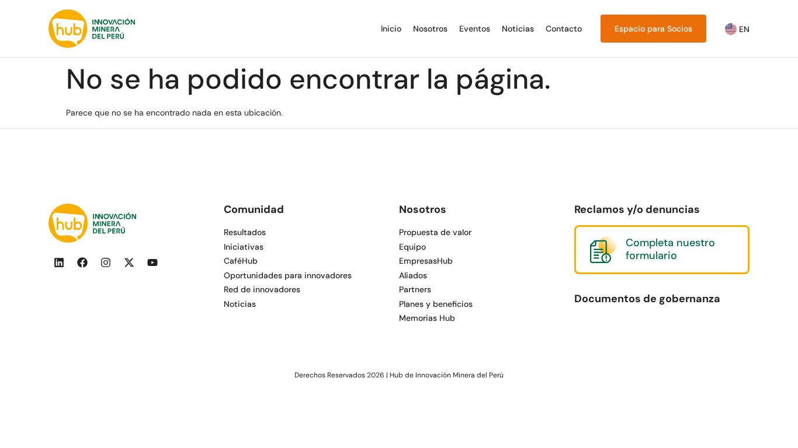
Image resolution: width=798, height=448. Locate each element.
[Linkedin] (59, 262)
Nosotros (430, 28)
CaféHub (241, 261)
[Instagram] (105, 262)
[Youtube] (152, 262)
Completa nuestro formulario (670, 249)
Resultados (245, 232)
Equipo (412, 247)
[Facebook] (82, 262)
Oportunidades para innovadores (288, 275)
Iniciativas (243, 247)
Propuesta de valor (435, 232)
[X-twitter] (129, 262)
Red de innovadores (262, 289)
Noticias (518, 28)
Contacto (564, 28)
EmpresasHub (426, 261)
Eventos (474, 28)
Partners (415, 289)
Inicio (391, 28)
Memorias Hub (427, 318)
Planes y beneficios (436, 304)
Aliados (413, 275)
